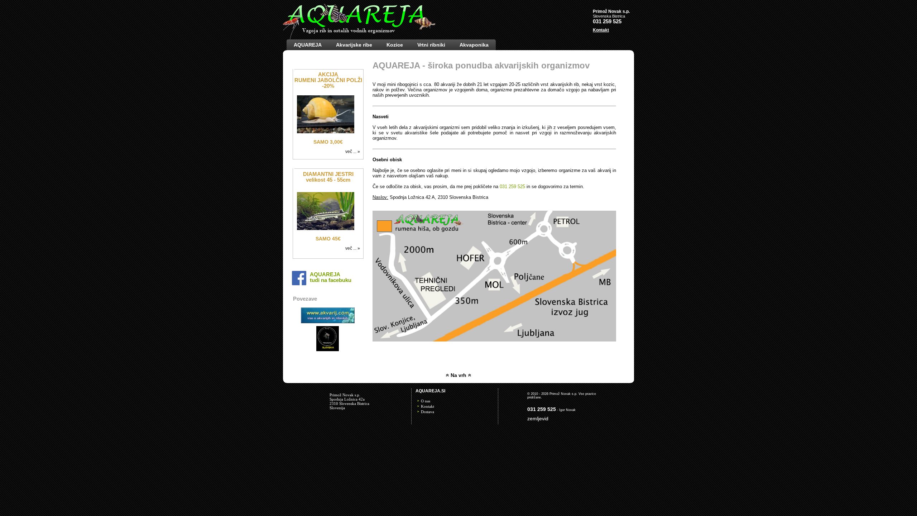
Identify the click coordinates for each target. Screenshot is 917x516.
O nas (425, 401)
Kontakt (427, 406)
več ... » (353, 151)
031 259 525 (512, 186)
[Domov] (359, 37)
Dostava (427, 412)
